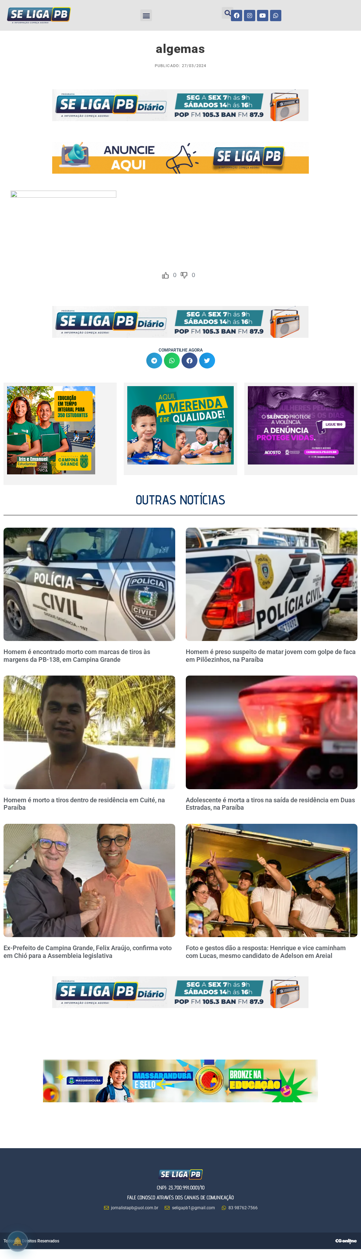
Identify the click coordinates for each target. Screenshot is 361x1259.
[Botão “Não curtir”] (184, 275)
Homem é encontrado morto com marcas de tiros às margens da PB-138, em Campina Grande (77, 655)
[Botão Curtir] (165, 275)
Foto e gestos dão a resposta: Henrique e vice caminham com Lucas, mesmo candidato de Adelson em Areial (266, 951)
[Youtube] (262, 15)
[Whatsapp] (275, 15)
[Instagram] (249, 15)
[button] (146, 15)
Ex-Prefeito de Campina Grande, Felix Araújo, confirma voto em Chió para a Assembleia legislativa (88, 951)
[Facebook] (236, 15)
